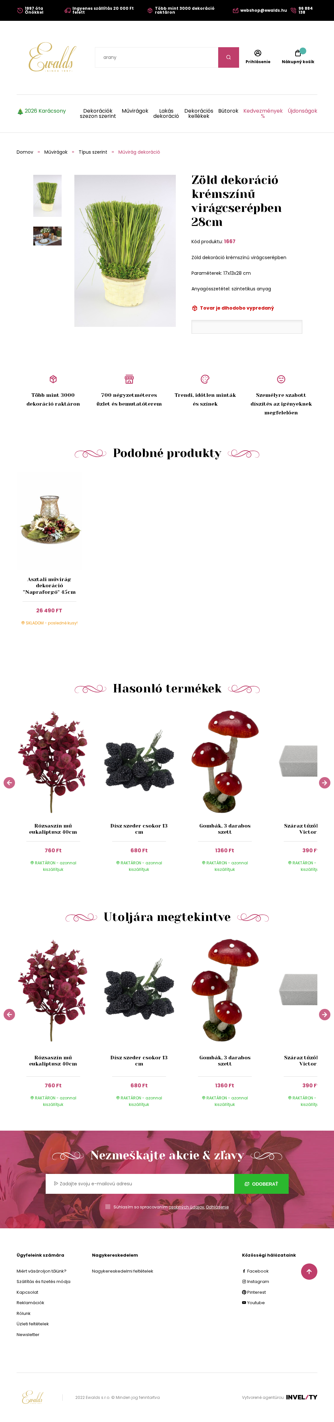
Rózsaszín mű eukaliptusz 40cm (53, 829)
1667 (229, 241)
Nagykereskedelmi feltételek (122, 1271)
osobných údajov (186, 1207)
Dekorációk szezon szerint (98, 113)
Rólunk (24, 1313)
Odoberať (264, 1184)
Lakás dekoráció (166, 113)
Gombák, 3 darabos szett (224, 829)
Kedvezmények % (263, 113)
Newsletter (28, 1334)
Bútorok (228, 111)
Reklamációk (30, 1303)
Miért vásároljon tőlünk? (42, 1271)
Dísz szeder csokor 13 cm (139, 829)
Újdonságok (302, 111)
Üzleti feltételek (33, 1324)
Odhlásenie (217, 1207)
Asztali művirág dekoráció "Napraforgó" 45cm (49, 585)
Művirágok (135, 111)
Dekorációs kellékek (198, 113)
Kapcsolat (27, 1292)
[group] (59, 794)
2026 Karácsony (45, 111)
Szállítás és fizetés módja (43, 1281)
